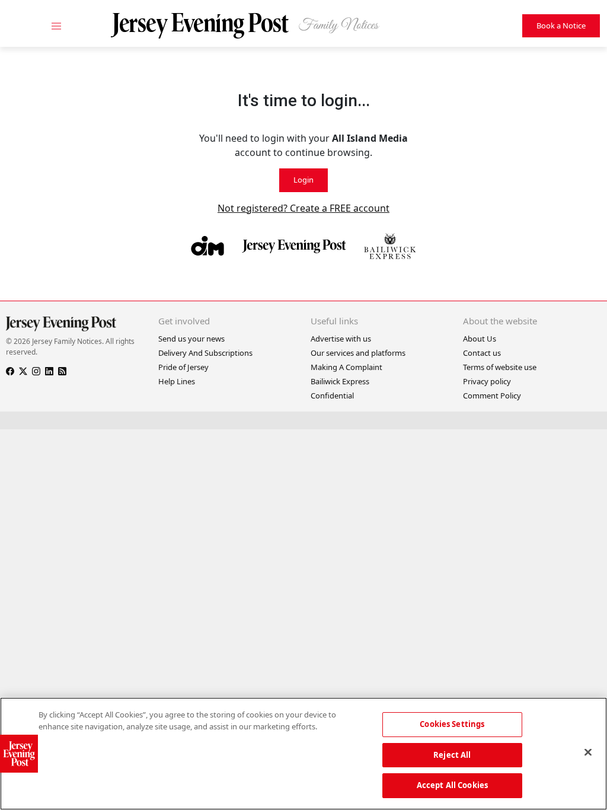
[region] (303, 753)
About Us (479, 338)
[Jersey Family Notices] (251, 26)
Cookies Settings (452, 724)
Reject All (452, 755)
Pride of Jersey (183, 367)
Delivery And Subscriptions (205, 352)
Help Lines (176, 381)
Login (303, 179)
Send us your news (191, 338)
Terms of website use (499, 367)
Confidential (332, 395)
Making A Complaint (346, 367)
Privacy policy (487, 381)
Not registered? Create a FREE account (303, 208)
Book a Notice (561, 25)
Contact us (482, 352)
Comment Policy (492, 395)
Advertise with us (341, 338)
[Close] (588, 752)
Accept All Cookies (452, 785)
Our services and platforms (358, 352)
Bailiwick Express (340, 381)
